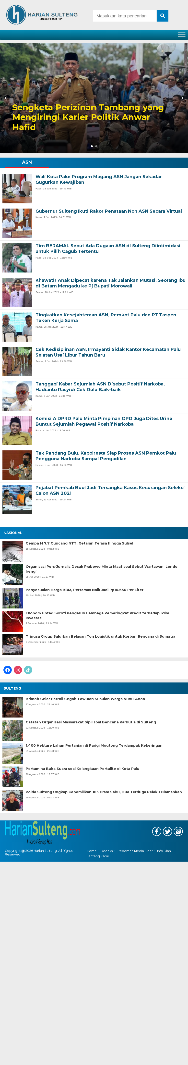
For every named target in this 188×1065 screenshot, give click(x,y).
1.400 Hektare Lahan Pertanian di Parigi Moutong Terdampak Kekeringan (94, 745)
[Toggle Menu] (182, 34)
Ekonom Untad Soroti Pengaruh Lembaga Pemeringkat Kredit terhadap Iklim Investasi (97, 615)
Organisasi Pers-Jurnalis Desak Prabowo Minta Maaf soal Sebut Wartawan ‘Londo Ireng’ (101, 569)
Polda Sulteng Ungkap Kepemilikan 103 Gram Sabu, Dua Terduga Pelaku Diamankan (104, 792)
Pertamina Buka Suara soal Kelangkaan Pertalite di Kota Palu (82, 769)
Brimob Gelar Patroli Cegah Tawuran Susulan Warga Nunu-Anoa (85, 699)
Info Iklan (164, 851)
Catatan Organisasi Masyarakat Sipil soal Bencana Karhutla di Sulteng (91, 722)
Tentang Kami (98, 856)
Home (92, 851)
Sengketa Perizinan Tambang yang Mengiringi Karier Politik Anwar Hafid (88, 117)
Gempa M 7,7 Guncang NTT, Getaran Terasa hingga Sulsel (79, 543)
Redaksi (107, 851)
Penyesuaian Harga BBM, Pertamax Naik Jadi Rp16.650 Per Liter (84, 590)
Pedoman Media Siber (135, 851)
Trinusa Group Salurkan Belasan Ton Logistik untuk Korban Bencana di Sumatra (100, 636)
